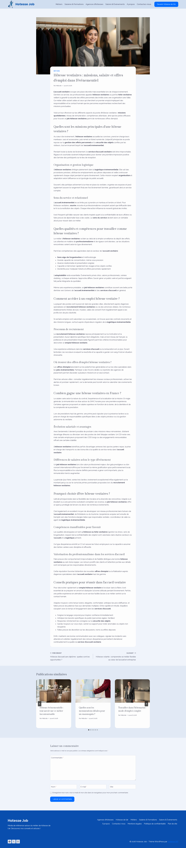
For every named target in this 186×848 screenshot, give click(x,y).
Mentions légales (135, 824)
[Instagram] (18, 841)
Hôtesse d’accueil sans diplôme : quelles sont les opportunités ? (70, 656)
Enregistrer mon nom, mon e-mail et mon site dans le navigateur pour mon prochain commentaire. (90, 793)
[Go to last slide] (39, 703)
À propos (131, 4)
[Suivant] (146, 703)
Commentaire (57, 757)
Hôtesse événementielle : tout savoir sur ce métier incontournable (52, 710)
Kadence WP (173, 841)
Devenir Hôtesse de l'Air (166, 4)
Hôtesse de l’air (122, 820)
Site (111, 787)
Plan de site (172, 824)
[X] (14, 841)
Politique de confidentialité (155, 824)
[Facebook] (9, 841)
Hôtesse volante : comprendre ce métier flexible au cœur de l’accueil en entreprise (116, 656)
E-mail (84, 787)
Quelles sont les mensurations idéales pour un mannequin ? (92, 710)
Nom (53, 787)
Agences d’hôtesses (94, 4)
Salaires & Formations (74, 4)
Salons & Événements (115, 4)
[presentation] (53, 691)
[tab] (88, 729)
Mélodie (58, 85)
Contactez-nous (144, 4)
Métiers (59, 4)
